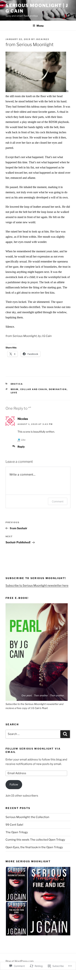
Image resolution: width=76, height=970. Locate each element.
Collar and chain (33, 389)
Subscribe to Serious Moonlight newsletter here (37, 585)
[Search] (65, 734)
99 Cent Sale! (14, 824)
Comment (57, 501)
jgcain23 (42, 39)
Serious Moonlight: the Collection (27, 817)
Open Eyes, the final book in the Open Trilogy (34, 847)
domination (58, 389)
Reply (21, 446)
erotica (17, 384)
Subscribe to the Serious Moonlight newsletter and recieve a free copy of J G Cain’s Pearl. (34, 706)
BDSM (15, 389)
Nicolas (23, 419)
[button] (38, 656)
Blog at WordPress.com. (20, 961)
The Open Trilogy (17, 832)
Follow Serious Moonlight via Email (33, 750)
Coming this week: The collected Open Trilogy (35, 839)
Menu (40, 25)
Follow (14, 784)
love (14, 392)
